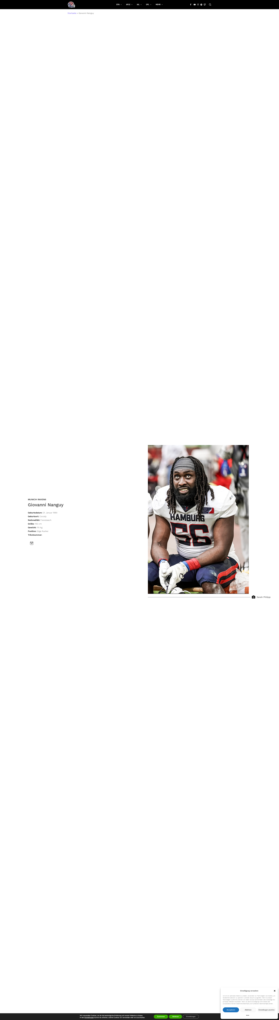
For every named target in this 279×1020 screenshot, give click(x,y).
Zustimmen (161, 1017)
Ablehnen (248, 1010)
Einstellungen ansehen (267, 1010)
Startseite (72, 13)
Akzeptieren (231, 1010)
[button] (275, 991)
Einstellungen (89, 1018)
